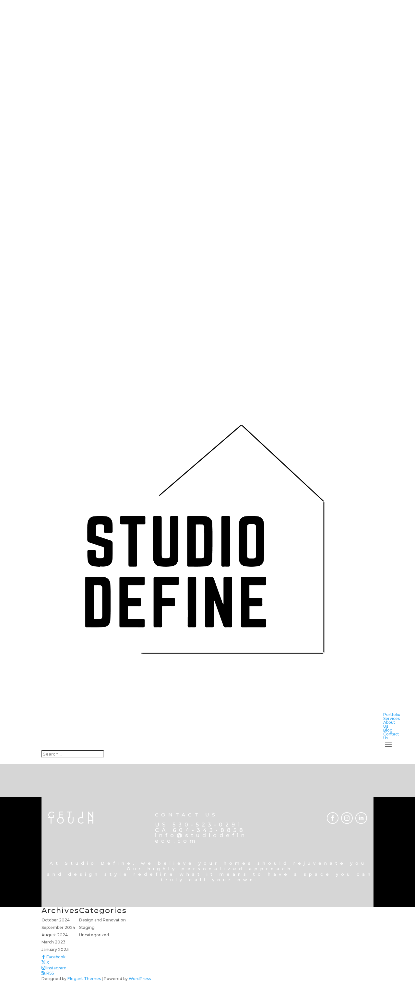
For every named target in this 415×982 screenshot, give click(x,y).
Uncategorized (94, 934)
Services (391, 718)
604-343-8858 (209, 830)
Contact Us (391, 736)
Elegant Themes (84, 978)
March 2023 (53, 942)
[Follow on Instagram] (347, 818)
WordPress (140, 978)
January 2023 (55, 949)
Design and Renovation (102, 920)
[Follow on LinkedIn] (361, 818)
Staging (87, 927)
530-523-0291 (207, 825)
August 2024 (55, 934)
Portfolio (391, 714)
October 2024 (56, 920)
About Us (389, 724)
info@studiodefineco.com (201, 838)
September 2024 (58, 927)
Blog (388, 730)
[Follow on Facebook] (332, 818)
